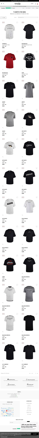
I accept (35, 434)
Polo (22, 103)
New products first (28, 17)
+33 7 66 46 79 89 (30, 385)
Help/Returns (29, 403)
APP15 (25, 6)
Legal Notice (29, 410)
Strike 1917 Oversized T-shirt (27, 44)
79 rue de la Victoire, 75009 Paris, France (14, 393)
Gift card (29, 414)
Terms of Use (29, 412)
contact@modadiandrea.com (30, 386)
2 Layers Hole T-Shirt (6, 44)
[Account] (35, 4)
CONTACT (29, 405)
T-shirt (23, 365)
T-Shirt (3, 103)
